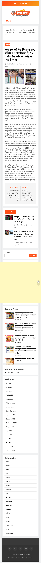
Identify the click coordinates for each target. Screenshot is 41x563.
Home (7, 30)
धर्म (7, 493)
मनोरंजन (8, 513)
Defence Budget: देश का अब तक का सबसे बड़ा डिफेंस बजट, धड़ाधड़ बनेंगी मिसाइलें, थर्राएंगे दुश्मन (24, 235)
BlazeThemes (26, 554)
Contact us (29, 558)
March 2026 (10, 399)
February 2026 (10, 403)
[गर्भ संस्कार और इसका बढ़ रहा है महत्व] (10, 364)
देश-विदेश (12, 30)
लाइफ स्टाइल (9, 525)
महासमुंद (8, 521)
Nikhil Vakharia (11, 64)
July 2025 (9, 431)
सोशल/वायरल (9, 533)
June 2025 (9, 435)
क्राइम (7, 469)
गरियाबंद (8, 481)
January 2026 (10, 407)
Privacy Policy (20, 558)
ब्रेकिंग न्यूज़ (9, 505)
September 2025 (11, 423)
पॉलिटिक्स (8, 497)
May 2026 (9, 391)
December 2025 (11, 411)
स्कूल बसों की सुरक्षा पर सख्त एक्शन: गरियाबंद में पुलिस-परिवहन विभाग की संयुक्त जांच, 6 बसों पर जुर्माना (25, 315)
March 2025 (9, 447)
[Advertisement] (20, 282)
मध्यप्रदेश (8, 509)
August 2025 (10, 427)
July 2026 (9, 383)
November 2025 (11, 415)
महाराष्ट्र (8, 517)
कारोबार (8, 466)
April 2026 (9, 395)
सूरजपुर (8, 529)
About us (11, 558)
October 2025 (10, 419)
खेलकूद (8, 477)
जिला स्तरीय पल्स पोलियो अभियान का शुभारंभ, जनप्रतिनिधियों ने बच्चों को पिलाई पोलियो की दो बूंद (25, 338)
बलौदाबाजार (9, 501)
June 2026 (9, 387)
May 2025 (9, 439)
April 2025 (9, 443)
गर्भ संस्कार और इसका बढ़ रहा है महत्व (24, 359)
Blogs (7, 462)
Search (7, 252)
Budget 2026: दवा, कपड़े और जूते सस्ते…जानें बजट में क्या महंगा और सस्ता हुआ (24, 219)
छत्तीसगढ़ (8, 485)
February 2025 (10, 451)
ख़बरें (7, 474)
